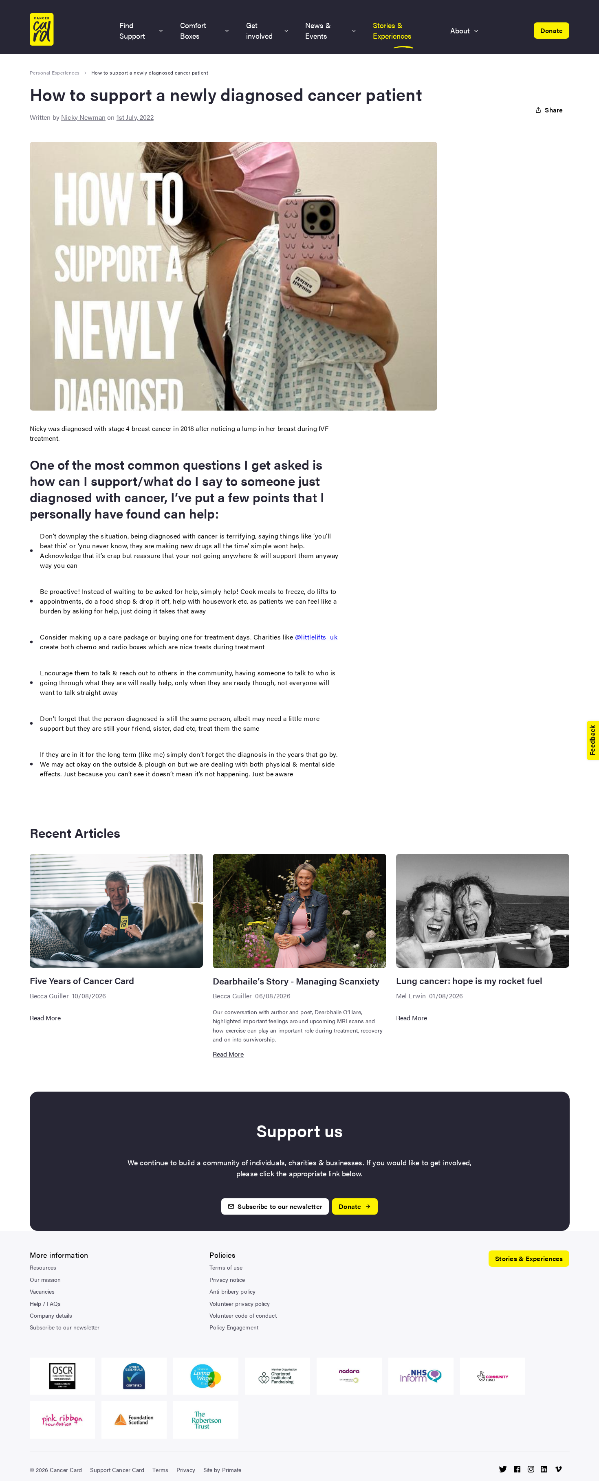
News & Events (318, 30)
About (460, 30)
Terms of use (225, 1267)
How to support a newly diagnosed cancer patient (150, 72)
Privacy (185, 1470)
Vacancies (42, 1291)
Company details (51, 1315)
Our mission (45, 1279)
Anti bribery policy (232, 1291)
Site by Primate (222, 1470)
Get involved (259, 30)
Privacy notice (227, 1279)
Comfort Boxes (193, 30)
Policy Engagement (233, 1327)
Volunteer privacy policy (239, 1303)
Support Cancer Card (117, 1470)
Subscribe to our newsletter (65, 1327)
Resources (43, 1267)
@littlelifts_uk (316, 637)
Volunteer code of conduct (243, 1315)
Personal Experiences (55, 72)
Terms (160, 1470)
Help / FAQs (45, 1303)
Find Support (132, 30)
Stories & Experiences (392, 30)
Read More (45, 1017)
